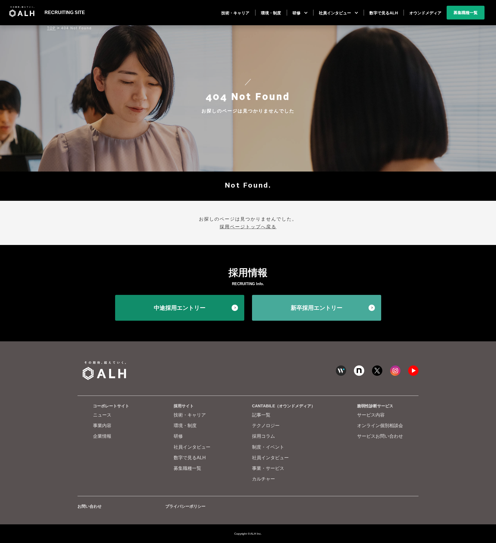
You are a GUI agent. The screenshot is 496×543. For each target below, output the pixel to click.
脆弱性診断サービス (375, 406)
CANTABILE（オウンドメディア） (283, 406)
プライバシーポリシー (185, 506)
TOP (51, 28)
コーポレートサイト (111, 406)
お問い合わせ (90, 506)
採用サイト (184, 406)
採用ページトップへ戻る (248, 226)
